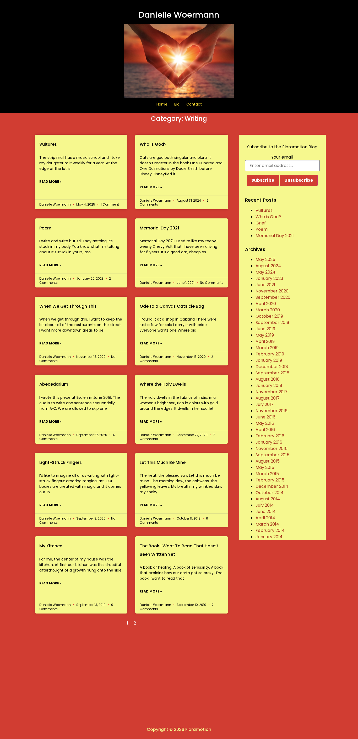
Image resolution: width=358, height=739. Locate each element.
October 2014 (270, 493)
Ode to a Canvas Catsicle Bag (172, 306)
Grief (261, 223)
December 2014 (272, 486)
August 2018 (268, 379)
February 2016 (270, 436)
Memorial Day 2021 (159, 228)
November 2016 (272, 411)
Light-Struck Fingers (60, 462)
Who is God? (153, 144)
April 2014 (265, 518)
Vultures (48, 144)
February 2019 (270, 354)
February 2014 (270, 530)
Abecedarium (53, 384)
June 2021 (265, 285)
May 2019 (265, 335)
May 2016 (265, 423)
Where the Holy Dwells (163, 384)
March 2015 (267, 474)
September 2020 (273, 297)
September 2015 (272, 455)
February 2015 (270, 480)
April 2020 (266, 304)
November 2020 (272, 291)
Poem (45, 228)
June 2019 (265, 329)
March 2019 (267, 348)
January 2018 (269, 385)
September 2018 (272, 373)
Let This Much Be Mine (163, 462)
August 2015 (268, 461)
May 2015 (265, 467)
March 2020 (268, 310)
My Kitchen (50, 546)
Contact (194, 104)
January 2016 (269, 442)
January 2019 (269, 360)
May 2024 (265, 272)
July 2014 (265, 505)
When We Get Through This (68, 306)
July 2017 (265, 404)
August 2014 (268, 499)
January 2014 (269, 537)
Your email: (282, 157)
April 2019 (265, 341)
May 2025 (265, 259)
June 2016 (265, 417)
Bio (177, 104)
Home (161, 104)
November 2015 (272, 449)
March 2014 (267, 524)
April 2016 (265, 430)
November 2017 (272, 392)
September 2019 (272, 322)
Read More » (50, 181)
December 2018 (272, 367)
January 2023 (269, 278)
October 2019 (269, 316)
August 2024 (268, 266)
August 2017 (268, 398)
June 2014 (266, 512)
